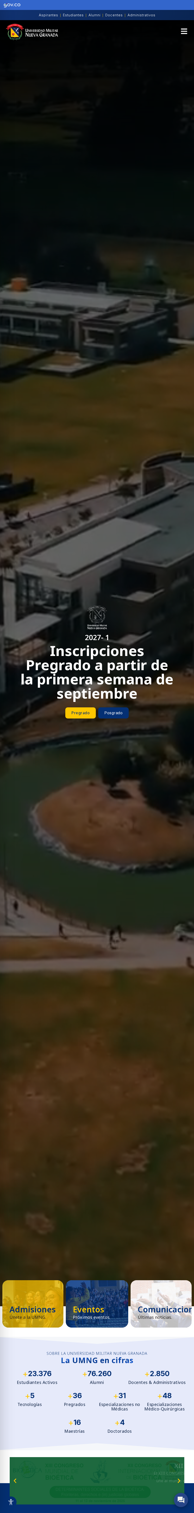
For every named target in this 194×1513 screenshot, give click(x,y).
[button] (184, 32)
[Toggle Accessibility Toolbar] (11, 1502)
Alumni (94, 15)
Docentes (114, 15)
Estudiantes (73, 15)
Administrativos (141, 15)
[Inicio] (32, 31)
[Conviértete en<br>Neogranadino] (32, 1304)
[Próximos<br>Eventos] (97, 1304)
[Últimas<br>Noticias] (161, 1304)
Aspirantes (48, 15)
